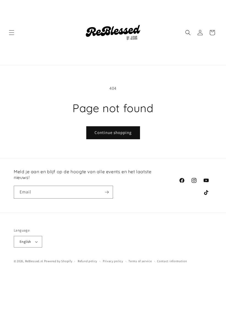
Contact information (172, 261)
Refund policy (87, 261)
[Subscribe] (107, 192)
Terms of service (140, 261)
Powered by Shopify (58, 261)
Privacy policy (113, 261)
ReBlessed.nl (34, 261)
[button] (12, 33)
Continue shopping (113, 132)
